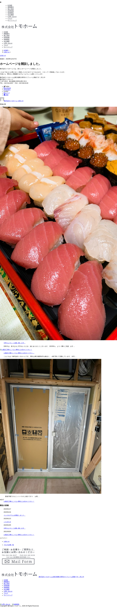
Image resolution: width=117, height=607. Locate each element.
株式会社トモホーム (10, 101)
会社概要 (11, 15)
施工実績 (11, 9)
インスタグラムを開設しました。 (15, 515)
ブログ (10, 18)
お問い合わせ (12, 16)
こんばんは (7, 522)
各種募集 (11, 13)
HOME (10, 5)
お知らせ (20, 101)
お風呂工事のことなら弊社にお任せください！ (19, 501)
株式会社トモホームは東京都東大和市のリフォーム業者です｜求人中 (61, 577)
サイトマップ (12, 20)
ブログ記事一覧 (9, 545)
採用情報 (11, 11)
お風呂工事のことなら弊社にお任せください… (19, 353)
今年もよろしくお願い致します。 (15, 343)
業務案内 (11, 7)
